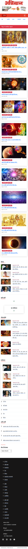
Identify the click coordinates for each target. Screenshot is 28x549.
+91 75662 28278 (8, 536)
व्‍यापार (13, 19)
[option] (3, 20)
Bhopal (7, 529)
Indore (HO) (9, 523)
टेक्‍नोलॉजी (19, 19)
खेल (2, 19)
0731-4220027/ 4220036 (10, 525)
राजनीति (8, 19)
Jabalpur (7, 535)
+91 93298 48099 (8, 530)
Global (24, 19)
